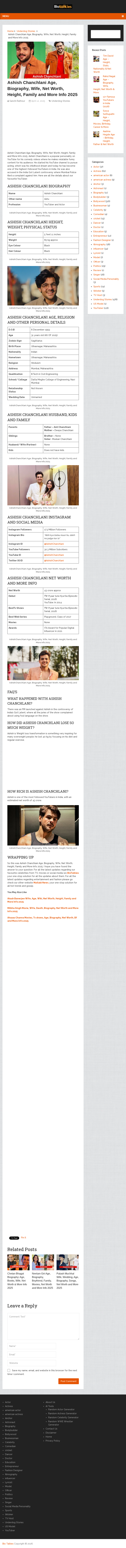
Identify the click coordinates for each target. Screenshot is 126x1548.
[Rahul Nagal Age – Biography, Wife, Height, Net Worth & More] (97, 80)
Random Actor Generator (61, 1409)
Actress (97, 171)
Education (98, 231)
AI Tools (50, 1406)
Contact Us (51, 1428)
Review (97, 270)
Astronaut (98, 188)
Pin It (23, 1237)
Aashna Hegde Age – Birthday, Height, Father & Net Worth (104, 137)
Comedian (98, 214)
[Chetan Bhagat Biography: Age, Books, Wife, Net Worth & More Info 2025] (18, 1262)
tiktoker (97, 291)
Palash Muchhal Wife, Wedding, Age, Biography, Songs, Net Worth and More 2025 (68, 1280)
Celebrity (98, 210)
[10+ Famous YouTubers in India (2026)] (97, 100)
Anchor (97, 184)
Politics (97, 266)
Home (49, 1436)
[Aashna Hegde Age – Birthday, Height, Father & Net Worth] (97, 135)
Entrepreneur (100, 236)
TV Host (97, 295)
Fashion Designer (102, 240)
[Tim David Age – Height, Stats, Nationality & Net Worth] (97, 59)
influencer (98, 249)
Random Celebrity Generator (63, 1417)
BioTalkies (73, 873)
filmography (99, 244)
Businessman (100, 205)
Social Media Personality (106, 279)
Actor (96, 167)
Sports (96, 286)
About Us (50, 1402)
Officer (96, 261)
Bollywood (99, 201)
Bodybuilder (99, 197)
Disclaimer (51, 1432)
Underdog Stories (61, 101)
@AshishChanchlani (54, 544)
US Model (98, 304)
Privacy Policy (53, 1440)
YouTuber (98, 308)
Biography (98, 192)
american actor (101, 175)
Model (96, 257)
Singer (96, 274)
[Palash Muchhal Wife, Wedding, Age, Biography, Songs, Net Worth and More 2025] (68, 1262)
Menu (5, 16)
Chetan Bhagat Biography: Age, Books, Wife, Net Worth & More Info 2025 (17, 1280)
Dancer (97, 223)
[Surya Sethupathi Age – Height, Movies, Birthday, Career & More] (97, 114)
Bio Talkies (8, 1543)
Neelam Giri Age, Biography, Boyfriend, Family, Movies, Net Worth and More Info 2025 (42, 1280)
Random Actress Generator (62, 1413)
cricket (96, 218)
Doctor (97, 227)
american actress (102, 179)
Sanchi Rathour (17, 101)
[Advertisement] (43, 128)
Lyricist (97, 253)
